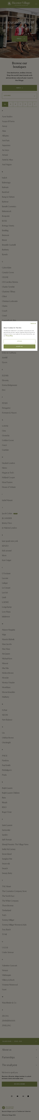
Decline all (33, 323)
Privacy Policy (9, 335)
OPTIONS (19, 341)
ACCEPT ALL (19, 346)
